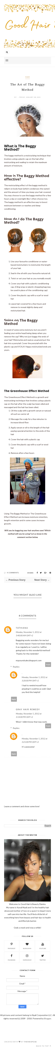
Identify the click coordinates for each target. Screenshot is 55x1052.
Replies (16, 666)
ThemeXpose (30, 1042)
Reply (48, 664)
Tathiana (22, 627)
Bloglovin (27, 948)
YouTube (42, 948)
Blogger (47, 1018)
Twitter (43, 960)
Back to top (42, 1046)
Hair (27, 77)
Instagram (27, 960)
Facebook (11, 960)
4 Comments (13, 573)
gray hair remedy (28, 709)
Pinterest (11, 948)
